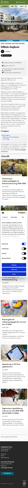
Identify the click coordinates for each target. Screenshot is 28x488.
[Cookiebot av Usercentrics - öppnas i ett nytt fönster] (19, 213)
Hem (2, 43)
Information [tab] (14, 217)
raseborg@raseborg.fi (7, 467)
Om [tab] (23, 217)
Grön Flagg (6, 139)
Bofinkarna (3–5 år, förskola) (11, 137)
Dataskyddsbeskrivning (5, 483)
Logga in (11, 483)
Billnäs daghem (6, 135)
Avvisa (14, 274)
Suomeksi (5, 6)
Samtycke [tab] (5, 217)
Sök (12, 6)
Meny (22, 6)
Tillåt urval (14, 269)
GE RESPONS (7, 473)
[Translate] (20, 2)
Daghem (8, 43)
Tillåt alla (14, 265)
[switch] (24, 248)
